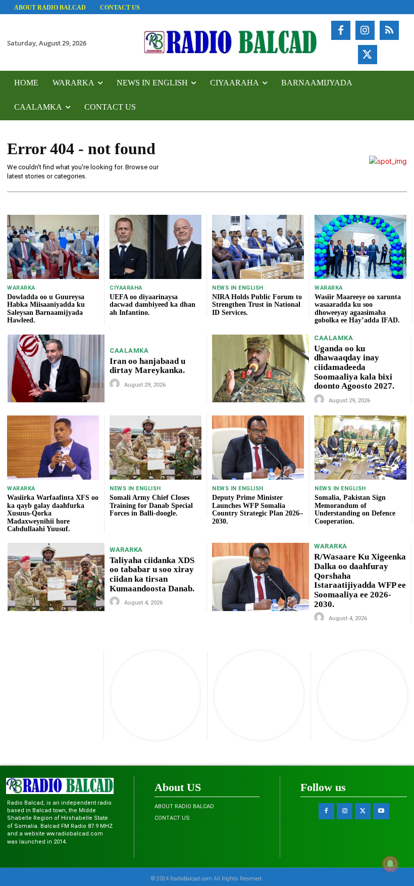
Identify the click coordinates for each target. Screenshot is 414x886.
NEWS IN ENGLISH (238, 288)
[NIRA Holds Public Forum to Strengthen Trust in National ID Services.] (258, 247)
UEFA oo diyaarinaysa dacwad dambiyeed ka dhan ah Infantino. (152, 304)
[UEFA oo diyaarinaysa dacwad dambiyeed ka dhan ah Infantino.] (155, 247)
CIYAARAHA (126, 288)
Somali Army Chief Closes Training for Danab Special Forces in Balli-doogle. (151, 505)
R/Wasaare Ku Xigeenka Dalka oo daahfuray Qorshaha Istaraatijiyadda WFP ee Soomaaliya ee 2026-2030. (360, 580)
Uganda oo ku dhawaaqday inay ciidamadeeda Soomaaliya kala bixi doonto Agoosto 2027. (354, 367)
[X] (367, 54)
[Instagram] (365, 30)
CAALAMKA (129, 350)
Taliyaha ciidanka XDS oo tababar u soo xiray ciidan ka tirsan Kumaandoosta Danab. (152, 574)
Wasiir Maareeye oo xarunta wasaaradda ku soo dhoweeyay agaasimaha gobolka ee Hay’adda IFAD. (358, 308)
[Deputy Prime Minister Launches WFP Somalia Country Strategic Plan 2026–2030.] (258, 447)
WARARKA (21, 288)
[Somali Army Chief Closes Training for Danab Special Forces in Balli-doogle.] (155, 447)
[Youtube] (381, 811)
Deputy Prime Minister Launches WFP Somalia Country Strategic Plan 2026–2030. (257, 509)
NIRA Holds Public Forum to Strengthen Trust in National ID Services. (257, 304)
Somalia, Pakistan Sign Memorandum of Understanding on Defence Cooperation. (355, 509)
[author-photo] (116, 384)
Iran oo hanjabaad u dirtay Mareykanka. (147, 366)
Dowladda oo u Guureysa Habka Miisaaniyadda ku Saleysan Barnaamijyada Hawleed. (46, 308)
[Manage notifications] (390, 864)
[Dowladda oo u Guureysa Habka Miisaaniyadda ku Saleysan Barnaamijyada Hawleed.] (53, 247)
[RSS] (389, 30)
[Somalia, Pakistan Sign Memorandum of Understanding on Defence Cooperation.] (360, 447)
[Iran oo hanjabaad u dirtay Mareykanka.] (56, 368)
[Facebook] (340, 30)
